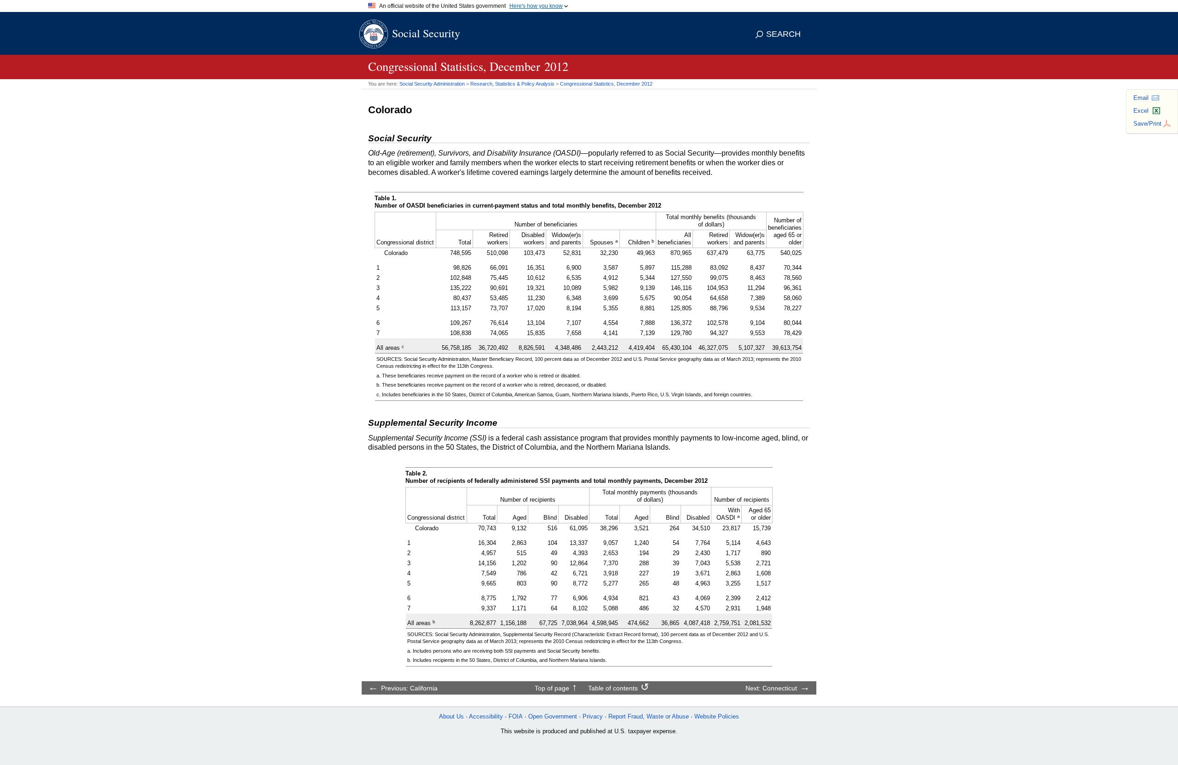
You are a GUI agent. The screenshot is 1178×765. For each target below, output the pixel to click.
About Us (451, 716)
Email (1141, 97)
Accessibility (486, 716)
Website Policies (716, 716)
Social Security (426, 33)
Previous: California (409, 688)
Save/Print (1147, 123)
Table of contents (613, 688)
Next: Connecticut (771, 688)
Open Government (552, 716)
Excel (1141, 110)
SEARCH (783, 34)
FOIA (515, 716)
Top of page (552, 688)
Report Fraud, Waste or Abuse (648, 716)
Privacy (593, 716)
